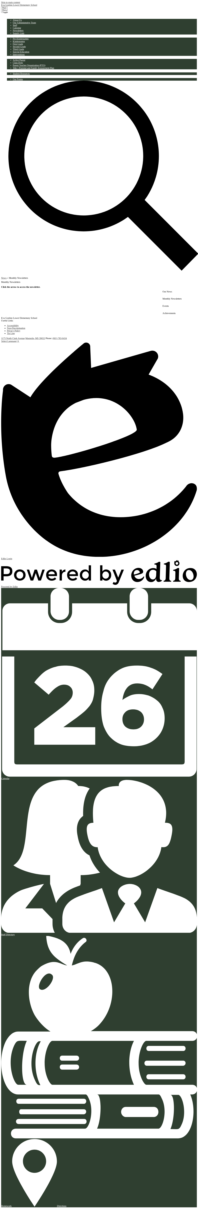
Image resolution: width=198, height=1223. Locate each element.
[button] (15, 17)
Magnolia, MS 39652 (35, 338)
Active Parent (19, 60)
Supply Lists (18, 33)
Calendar (17, 28)
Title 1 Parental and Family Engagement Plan (33, 68)
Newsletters (18, 30)
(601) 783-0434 (59, 338)
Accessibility (13, 325)
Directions (61, 1206)
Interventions (19, 54)
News (4, 278)
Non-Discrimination (16, 328)
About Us (17, 20)
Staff (15, 25)
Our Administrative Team (24, 22)
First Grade (18, 44)
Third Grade (18, 49)
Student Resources (21, 73)
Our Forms (18, 79)
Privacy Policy (13, 331)
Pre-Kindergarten (21, 39)
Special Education (21, 52)
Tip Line (11, 333)
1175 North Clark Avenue (13, 338)
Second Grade (19, 46)
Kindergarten (19, 41)
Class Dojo (18, 62)
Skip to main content (10, 2)
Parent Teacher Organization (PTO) (29, 65)
